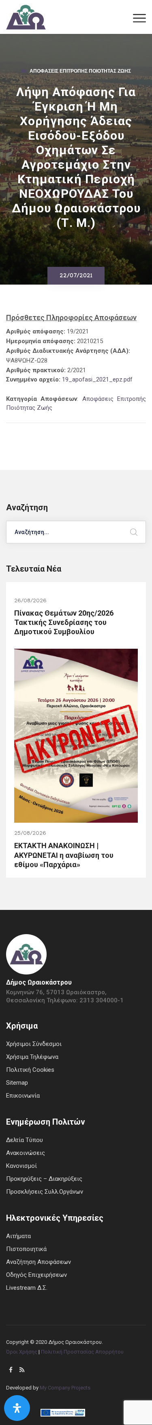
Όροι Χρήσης (21, 1352)
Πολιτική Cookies (30, 1069)
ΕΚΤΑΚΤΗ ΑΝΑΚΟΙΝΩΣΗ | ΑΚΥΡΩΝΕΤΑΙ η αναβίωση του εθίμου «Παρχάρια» (63, 855)
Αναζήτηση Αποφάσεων (38, 1262)
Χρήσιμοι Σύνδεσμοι (34, 1044)
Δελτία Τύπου (24, 1140)
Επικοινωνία (23, 1095)
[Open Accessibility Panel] (17, 1408)
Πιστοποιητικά (26, 1249)
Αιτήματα (18, 1236)
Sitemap (17, 1082)
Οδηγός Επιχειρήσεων (36, 1274)
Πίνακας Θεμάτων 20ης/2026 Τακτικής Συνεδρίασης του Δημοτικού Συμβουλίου (63, 622)
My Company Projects (65, 1388)
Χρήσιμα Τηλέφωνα (32, 1056)
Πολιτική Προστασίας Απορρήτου (82, 1352)
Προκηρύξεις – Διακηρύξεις (44, 1178)
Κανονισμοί (21, 1165)
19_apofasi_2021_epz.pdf (97, 379)
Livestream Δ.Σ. (26, 1287)
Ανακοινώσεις (25, 1153)
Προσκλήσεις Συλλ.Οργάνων (44, 1191)
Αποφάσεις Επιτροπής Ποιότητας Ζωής (80, 72)
